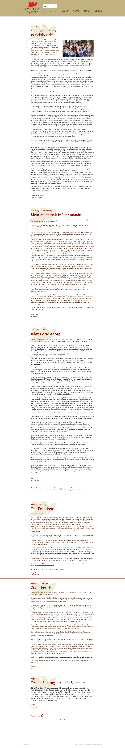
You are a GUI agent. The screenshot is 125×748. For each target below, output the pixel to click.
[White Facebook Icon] (101, 5)
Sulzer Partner (100, 744)
